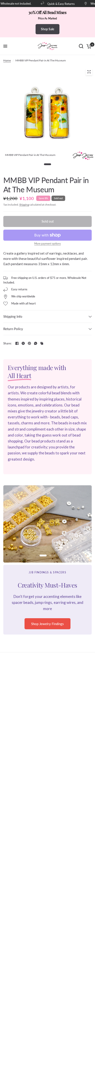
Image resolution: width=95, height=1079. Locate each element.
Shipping (24, 204)
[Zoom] (89, 71)
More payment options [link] (47, 243)
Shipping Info (12, 316)
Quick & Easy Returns (58, 3)
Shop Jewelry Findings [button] (47, 623)
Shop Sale (47, 29)
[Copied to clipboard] (41, 343)
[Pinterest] (29, 343)
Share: (7, 343)
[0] (88, 46)
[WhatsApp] (35, 343)
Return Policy (13, 329)
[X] (23, 343)
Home (7, 60)
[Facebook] (17, 343)
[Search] (81, 46)
